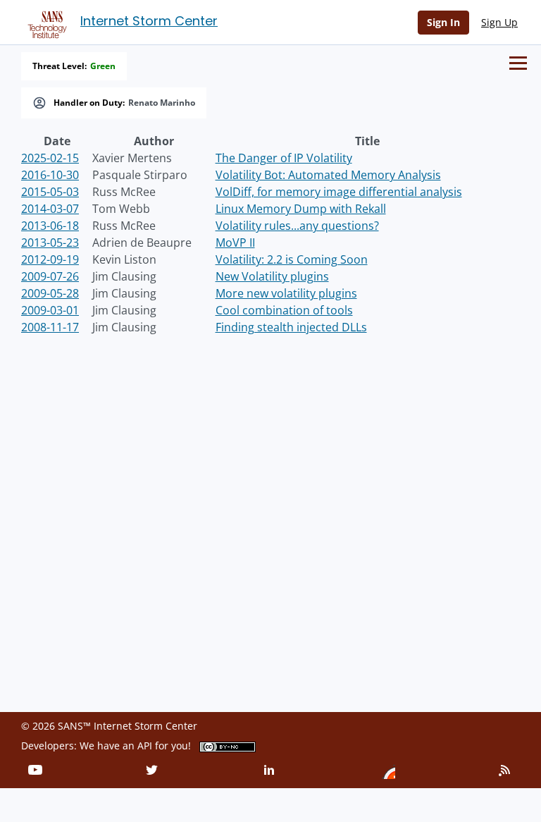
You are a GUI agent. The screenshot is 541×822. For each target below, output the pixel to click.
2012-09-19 (50, 259)
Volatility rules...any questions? (297, 225)
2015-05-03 (50, 192)
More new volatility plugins (286, 293)
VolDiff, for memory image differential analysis (339, 192)
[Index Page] (45, 21)
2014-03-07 (50, 208)
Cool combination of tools (284, 310)
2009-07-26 (50, 276)
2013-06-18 (50, 225)
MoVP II (235, 242)
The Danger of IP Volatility (284, 158)
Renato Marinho (161, 103)
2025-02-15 (50, 158)
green (103, 66)
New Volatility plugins (272, 276)
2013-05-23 (50, 242)
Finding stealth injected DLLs (291, 327)
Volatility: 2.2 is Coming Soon (292, 259)
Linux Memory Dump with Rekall (301, 208)
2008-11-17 (50, 327)
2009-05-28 (50, 293)
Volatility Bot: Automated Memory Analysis (328, 175)
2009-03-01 (50, 310)
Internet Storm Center (149, 21)
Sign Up (499, 22)
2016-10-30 (50, 175)
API (144, 745)
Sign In (443, 22)
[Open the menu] (518, 63)
